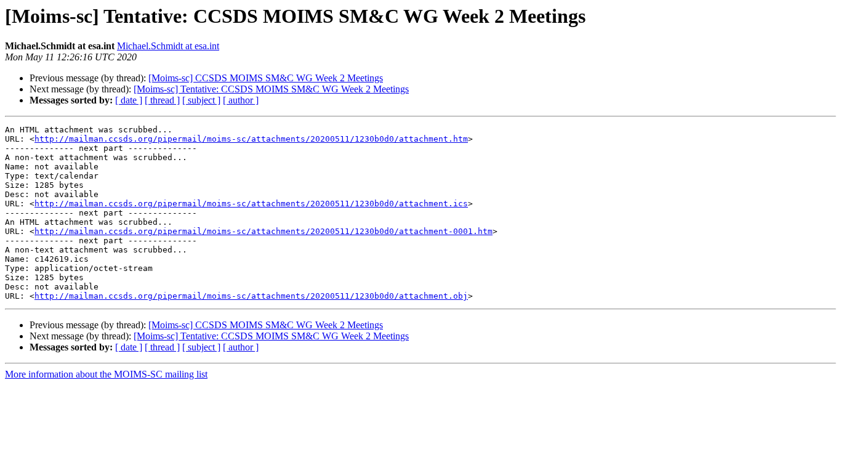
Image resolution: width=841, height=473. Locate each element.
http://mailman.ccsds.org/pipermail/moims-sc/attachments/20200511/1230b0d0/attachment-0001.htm (263, 231)
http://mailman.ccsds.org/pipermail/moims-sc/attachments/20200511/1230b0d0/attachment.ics (251, 203)
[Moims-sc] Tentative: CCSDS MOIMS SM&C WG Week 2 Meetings (271, 89)
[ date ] (128, 100)
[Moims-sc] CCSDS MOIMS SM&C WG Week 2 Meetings (265, 78)
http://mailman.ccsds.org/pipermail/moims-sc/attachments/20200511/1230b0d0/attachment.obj (251, 296)
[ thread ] (162, 100)
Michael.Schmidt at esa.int (168, 46)
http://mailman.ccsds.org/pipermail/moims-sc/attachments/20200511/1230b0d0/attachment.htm (251, 139)
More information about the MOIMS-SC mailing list (106, 374)
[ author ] (241, 100)
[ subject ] (201, 100)
